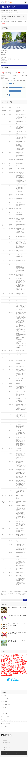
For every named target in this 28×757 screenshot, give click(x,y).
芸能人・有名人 (16, 671)
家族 (3, 667)
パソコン (20, 659)
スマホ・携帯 (10, 659)
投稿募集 (4, 707)
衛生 (5, 673)
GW (2, 655)
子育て (19, 665)
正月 (12, 669)
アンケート (5, 710)
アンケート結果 (6, 716)
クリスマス (18, 657)
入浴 (15, 663)
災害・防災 (19, 669)
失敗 (7, 665)
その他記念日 (13, 655)
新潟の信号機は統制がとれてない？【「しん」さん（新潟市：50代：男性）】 (20, 593)
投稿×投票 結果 (6, 704)
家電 (7, 667)
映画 (6, 669)
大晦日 (3, 665)
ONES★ (12, 753)
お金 (5, 655)
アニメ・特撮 (20, 655)
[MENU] (25, 2)
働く (10, 663)
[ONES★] (7, 3)
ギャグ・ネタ (9, 657)
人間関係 (23, 661)
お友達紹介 (5, 726)
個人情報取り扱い (6, 745)
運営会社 (5, 740)
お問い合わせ (6, 749)
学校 (24, 665)
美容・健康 (6, 671)
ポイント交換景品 (6, 723)
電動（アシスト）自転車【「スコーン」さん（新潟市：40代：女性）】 (7, 593)
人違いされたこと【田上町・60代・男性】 (17, 615)
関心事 (3, 23)
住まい (4, 663)
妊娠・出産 (12, 665)
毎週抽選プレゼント (7, 720)
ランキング (6, 661)
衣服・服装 (12, 673)
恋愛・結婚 (16, 667)
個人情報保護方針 (6, 742)
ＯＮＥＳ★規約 (6, 747)
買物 (19, 672)
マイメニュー (5, 698)
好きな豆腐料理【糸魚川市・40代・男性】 (17, 607)
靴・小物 (8, 675)
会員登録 (4, 695)
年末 (11, 667)
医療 (22, 663)
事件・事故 (15, 661)
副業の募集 (5, 713)
